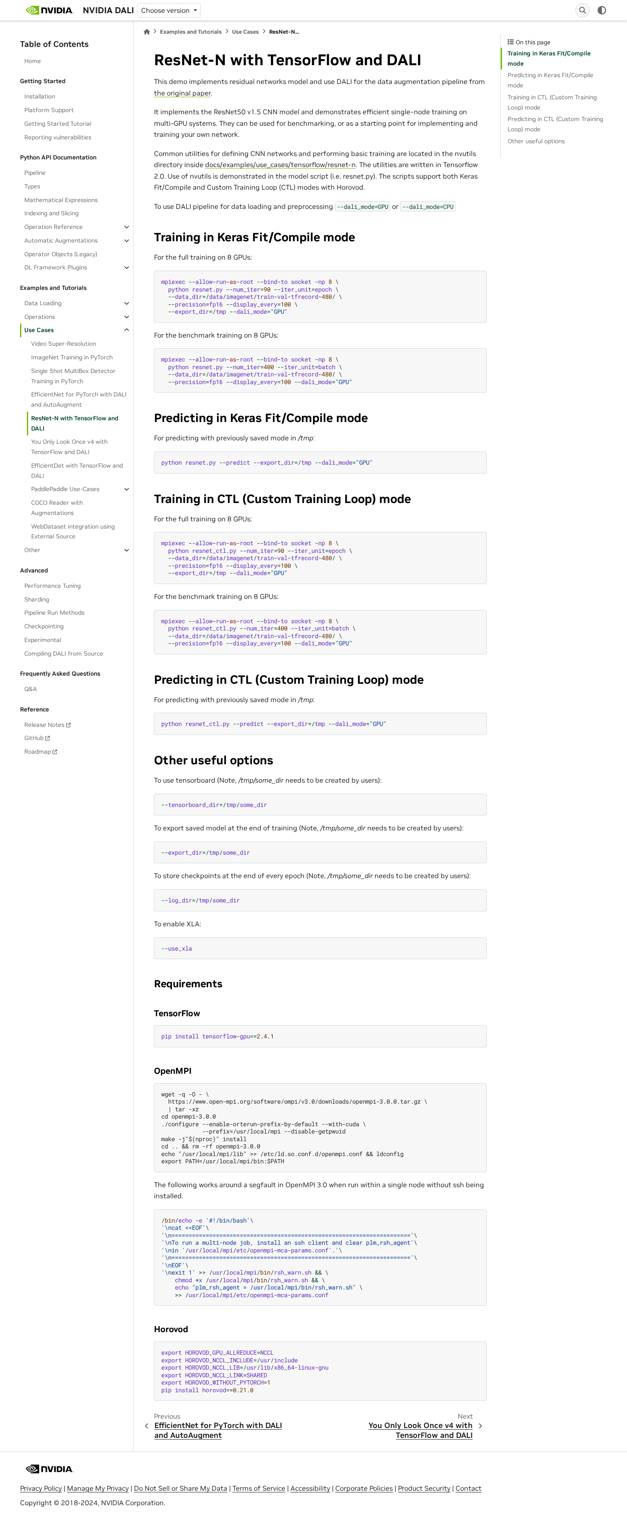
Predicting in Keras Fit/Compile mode (550, 80)
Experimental (42, 640)
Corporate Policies (364, 1488)
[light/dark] (602, 10)
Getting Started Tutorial (57, 123)
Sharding (36, 599)
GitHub (34, 738)
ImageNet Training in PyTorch (72, 357)
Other (32, 550)
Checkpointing (44, 626)
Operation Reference (53, 227)
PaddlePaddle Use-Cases (65, 489)
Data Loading (42, 303)
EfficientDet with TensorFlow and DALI (77, 471)
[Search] (582, 10)
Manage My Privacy (98, 1488)
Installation (39, 96)
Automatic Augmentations (61, 240)
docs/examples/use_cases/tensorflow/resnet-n (280, 164)
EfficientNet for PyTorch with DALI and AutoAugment (79, 399)
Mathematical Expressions (61, 200)
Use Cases (39, 330)
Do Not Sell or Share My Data (180, 1488)
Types (32, 186)
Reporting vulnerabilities (57, 137)
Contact (469, 1488)
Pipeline (35, 172)
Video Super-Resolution (63, 343)
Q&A (30, 689)
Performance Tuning (52, 586)
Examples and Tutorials (191, 31)
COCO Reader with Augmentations (57, 508)
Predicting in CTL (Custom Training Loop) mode (555, 124)
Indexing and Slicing (51, 213)
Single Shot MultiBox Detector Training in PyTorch (73, 376)
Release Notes (44, 725)
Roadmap (37, 751)
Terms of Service (258, 1488)
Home (32, 61)
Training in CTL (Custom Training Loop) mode (552, 102)
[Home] (147, 31)
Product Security (424, 1488)
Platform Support (49, 110)
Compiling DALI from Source (63, 653)
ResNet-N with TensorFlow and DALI (75, 423)
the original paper (182, 93)
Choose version (166, 10)
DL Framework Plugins (55, 267)
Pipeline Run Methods (54, 612)
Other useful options (536, 141)
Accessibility (310, 1488)
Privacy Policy (41, 1488)
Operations (39, 317)
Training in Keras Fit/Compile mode (549, 58)
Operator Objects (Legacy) (60, 254)
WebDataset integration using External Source (73, 532)
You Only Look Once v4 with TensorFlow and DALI (69, 447)
